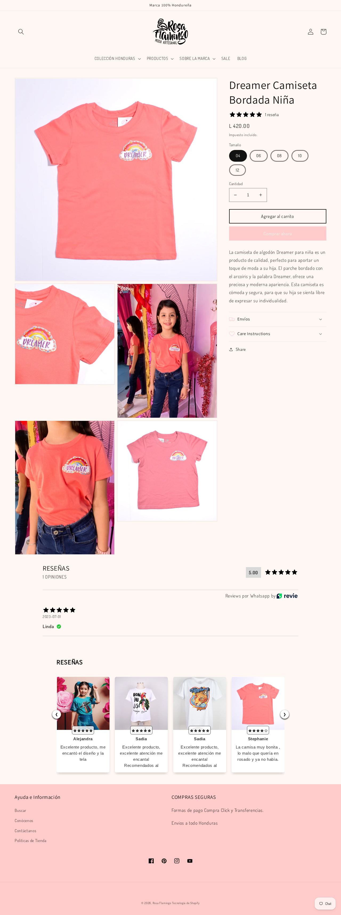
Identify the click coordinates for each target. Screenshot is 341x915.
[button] (21, 31)
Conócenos (24, 820)
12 (237, 170)
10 (300, 155)
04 (238, 155)
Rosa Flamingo (162, 903)
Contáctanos (25, 830)
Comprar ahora (277, 233)
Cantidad (236, 183)
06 (258, 155)
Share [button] (241, 349)
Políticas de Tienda (31, 840)
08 (279, 155)
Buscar (20, 810)
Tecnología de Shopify (186, 903)
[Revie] (287, 596)
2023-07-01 (52, 616)
